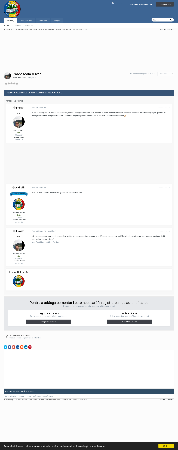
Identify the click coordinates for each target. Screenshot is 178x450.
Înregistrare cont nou (48, 322)
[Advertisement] (51, 51)
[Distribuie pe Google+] (13, 347)
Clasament (29, 25)
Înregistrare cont (165, 4)
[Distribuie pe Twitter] (5, 347)
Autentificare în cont (129, 322)
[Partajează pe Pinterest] (30, 347)
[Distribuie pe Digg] (17, 347)
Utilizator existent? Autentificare (140, 4)
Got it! (166, 446)
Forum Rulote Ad (19, 272)
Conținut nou (26, 20)
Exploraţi (10, 20)
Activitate (43, 20)
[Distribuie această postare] (169, 108)
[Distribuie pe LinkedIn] (25, 347)
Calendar (17, 25)
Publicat (39, 108)
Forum (6, 25)
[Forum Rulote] (19, 281)
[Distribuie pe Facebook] (9, 347)
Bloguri (57, 20)
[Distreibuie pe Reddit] (21, 347)
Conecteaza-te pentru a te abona (144, 74)
